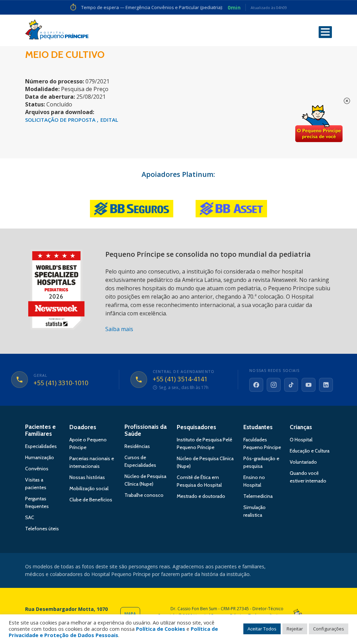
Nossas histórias (87, 477)
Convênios (36, 468)
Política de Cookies (160, 628)
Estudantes (258, 427)
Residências (137, 446)
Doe (318, 124)
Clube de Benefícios (90, 499)
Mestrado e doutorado (201, 496)
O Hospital (301, 439)
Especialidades (41, 446)
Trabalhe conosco (144, 495)
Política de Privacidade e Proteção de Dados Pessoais (113, 631)
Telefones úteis (42, 528)
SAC (29, 517)
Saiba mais (119, 329)
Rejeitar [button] (295, 629)
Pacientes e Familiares (40, 430)
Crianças (301, 427)
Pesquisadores (196, 427)
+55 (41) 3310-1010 (60, 383)
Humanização (39, 457)
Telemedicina (258, 496)
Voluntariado (303, 462)
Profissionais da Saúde (145, 430)
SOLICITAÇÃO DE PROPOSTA (61, 119)
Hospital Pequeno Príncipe (57, 31)
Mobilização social (88, 488)
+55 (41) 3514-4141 (180, 379)
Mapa (130, 614)
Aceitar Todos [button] (262, 629)
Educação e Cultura (309, 451)
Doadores (82, 427)
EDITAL (109, 119)
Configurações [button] (328, 629)
